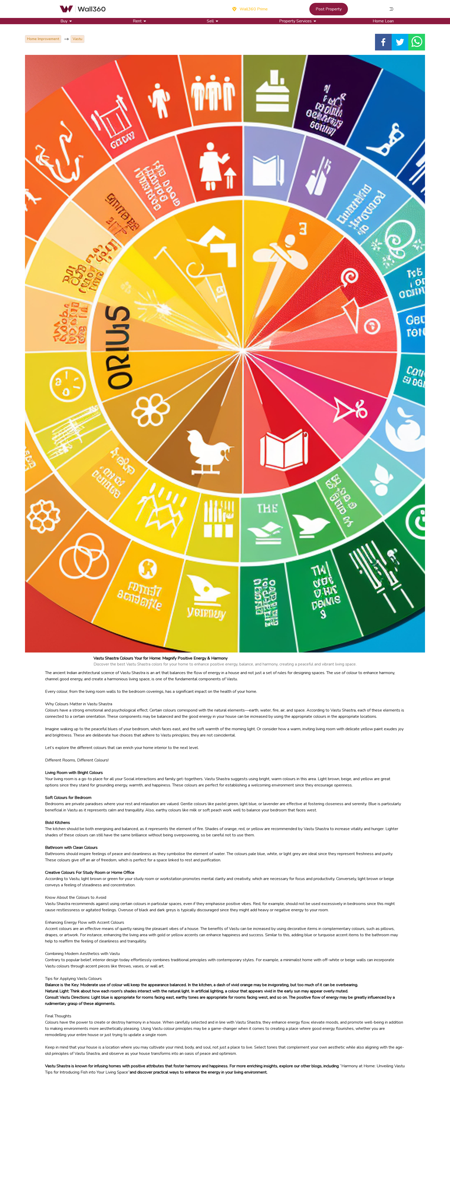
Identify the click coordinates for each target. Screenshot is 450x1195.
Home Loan (383, 21)
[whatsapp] (416, 42)
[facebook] (383, 42)
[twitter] (400, 42)
